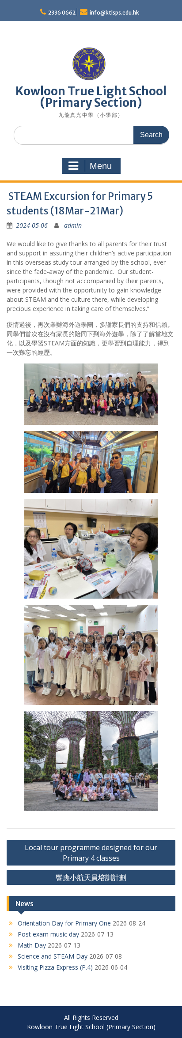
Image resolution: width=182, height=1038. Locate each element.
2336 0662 (62, 12)
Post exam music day (48, 934)
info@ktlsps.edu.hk (114, 12)
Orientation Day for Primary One (64, 923)
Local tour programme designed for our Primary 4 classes (91, 853)
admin (73, 225)
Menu (101, 166)
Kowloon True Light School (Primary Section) (91, 97)
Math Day (32, 945)
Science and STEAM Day (52, 956)
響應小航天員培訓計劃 (91, 877)
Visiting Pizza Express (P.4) (55, 967)
